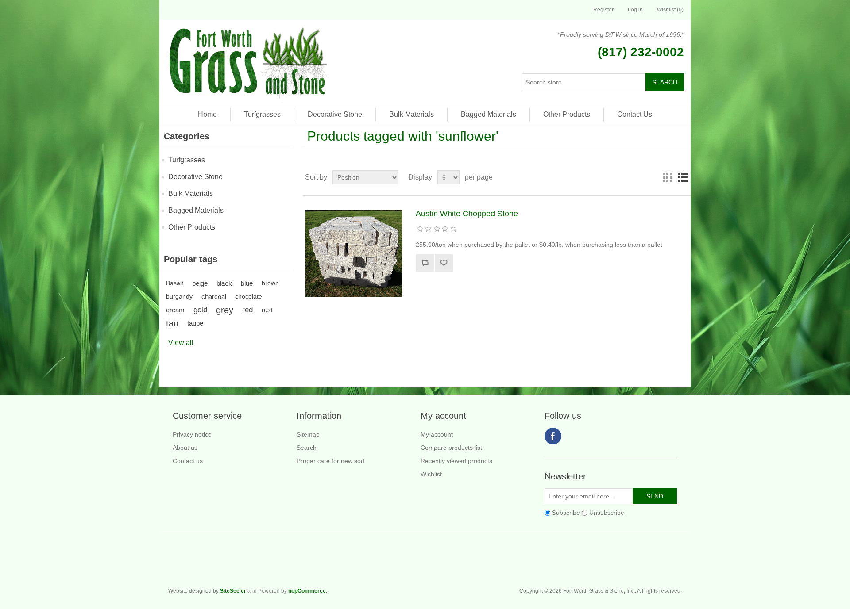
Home (207, 114)
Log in (635, 10)
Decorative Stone (335, 114)
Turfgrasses (262, 114)
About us (185, 447)
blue (247, 283)
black (224, 283)
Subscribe (566, 512)
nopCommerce (307, 591)
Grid (667, 177)
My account (437, 434)
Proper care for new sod (330, 460)
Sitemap (308, 434)
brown (270, 283)
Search (307, 447)
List (683, 177)
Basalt (174, 283)
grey (224, 310)
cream (175, 310)
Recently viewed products (456, 460)
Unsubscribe (606, 512)
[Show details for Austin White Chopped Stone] (353, 253)
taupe (195, 323)
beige (200, 283)
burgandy (179, 296)
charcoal (213, 296)
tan (172, 323)
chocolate (248, 296)
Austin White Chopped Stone (467, 213)
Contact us (188, 460)
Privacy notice (192, 434)
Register (603, 10)
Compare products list (451, 447)
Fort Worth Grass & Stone (677, 563)
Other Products (566, 114)
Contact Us (634, 114)
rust (267, 310)
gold (200, 310)
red (247, 310)
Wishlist (431, 474)
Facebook (553, 436)
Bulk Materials (411, 114)
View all (180, 342)
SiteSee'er (233, 591)
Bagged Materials (488, 114)
